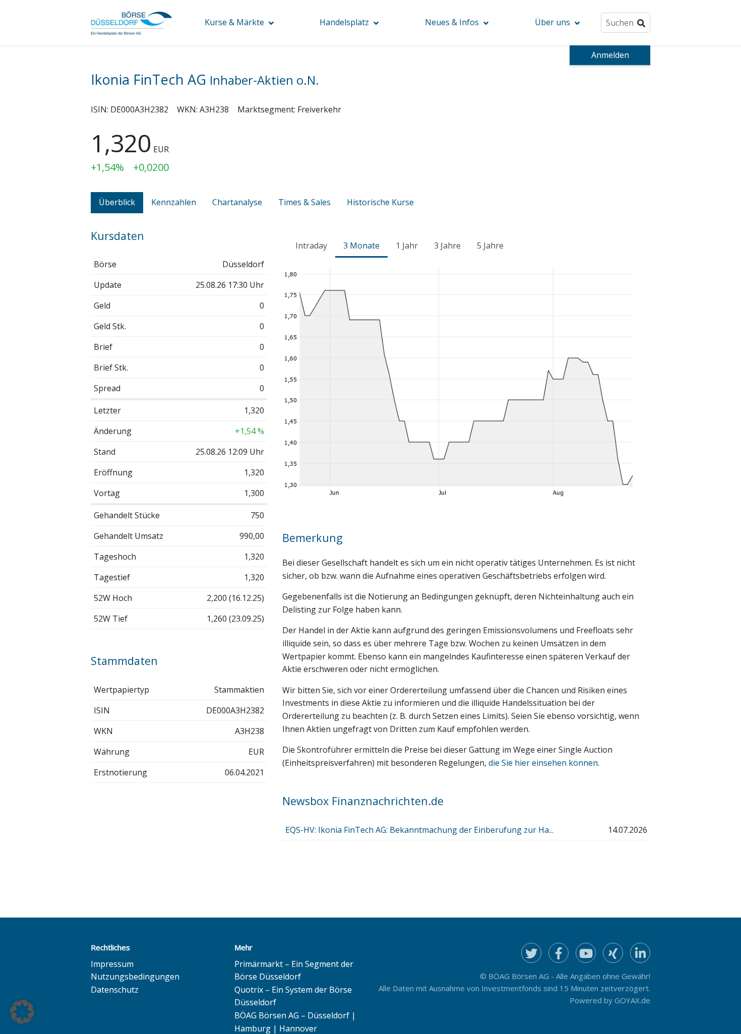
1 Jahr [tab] (407, 245)
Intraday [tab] (311, 245)
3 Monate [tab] (361, 245)
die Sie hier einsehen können (543, 762)
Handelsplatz (344, 22)
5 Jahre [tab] (490, 245)
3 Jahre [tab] (447, 245)
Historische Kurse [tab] (380, 202)
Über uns (552, 22)
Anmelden (610, 54)
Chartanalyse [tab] (237, 202)
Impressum (112, 963)
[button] (22, 1012)
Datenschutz (115, 989)
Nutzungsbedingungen (135, 976)
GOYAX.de (632, 1000)
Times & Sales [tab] (304, 202)
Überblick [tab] (117, 202)
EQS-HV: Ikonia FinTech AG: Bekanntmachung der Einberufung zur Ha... (419, 830)
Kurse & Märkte (234, 22)
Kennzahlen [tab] (173, 202)
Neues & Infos (452, 22)
